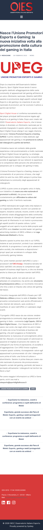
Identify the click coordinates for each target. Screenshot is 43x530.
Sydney (30, 526)
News (32, 55)
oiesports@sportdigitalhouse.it (16, 497)
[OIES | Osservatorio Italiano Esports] (21, 7)
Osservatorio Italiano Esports (18, 122)
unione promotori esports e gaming (14, 389)
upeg (33, 389)
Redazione (6, 55)
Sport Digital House (8, 113)
